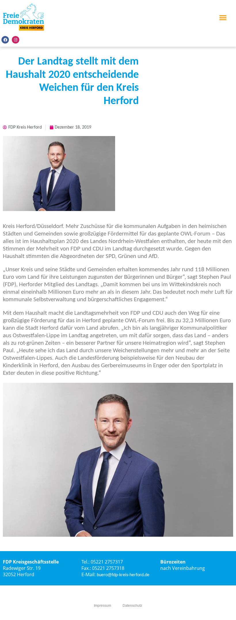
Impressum (102, 606)
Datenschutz (132, 606)
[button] (223, 17)
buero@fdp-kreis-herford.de (123, 575)
